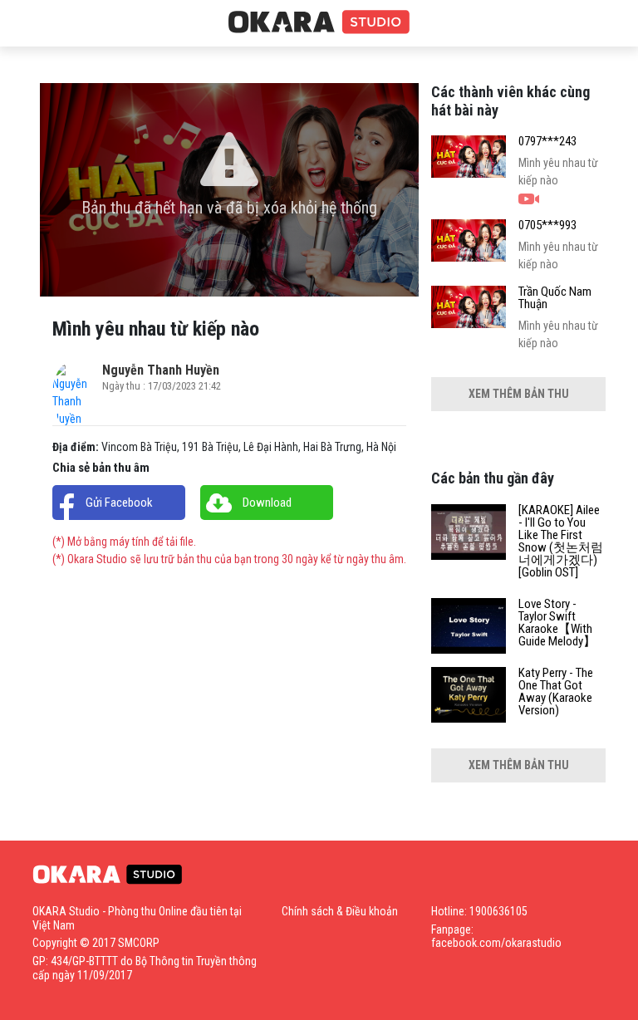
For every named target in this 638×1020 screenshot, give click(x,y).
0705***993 (547, 225)
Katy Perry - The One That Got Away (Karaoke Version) (555, 692)
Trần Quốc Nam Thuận (554, 298)
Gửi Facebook (119, 502)
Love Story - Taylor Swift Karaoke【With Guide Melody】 (557, 623)
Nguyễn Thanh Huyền (160, 370)
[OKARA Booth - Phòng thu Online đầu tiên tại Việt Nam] (319, 22)
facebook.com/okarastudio (496, 942)
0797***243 (547, 141)
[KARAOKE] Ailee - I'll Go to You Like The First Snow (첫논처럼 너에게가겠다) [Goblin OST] (560, 541)
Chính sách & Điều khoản (340, 911)
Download (267, 502)
